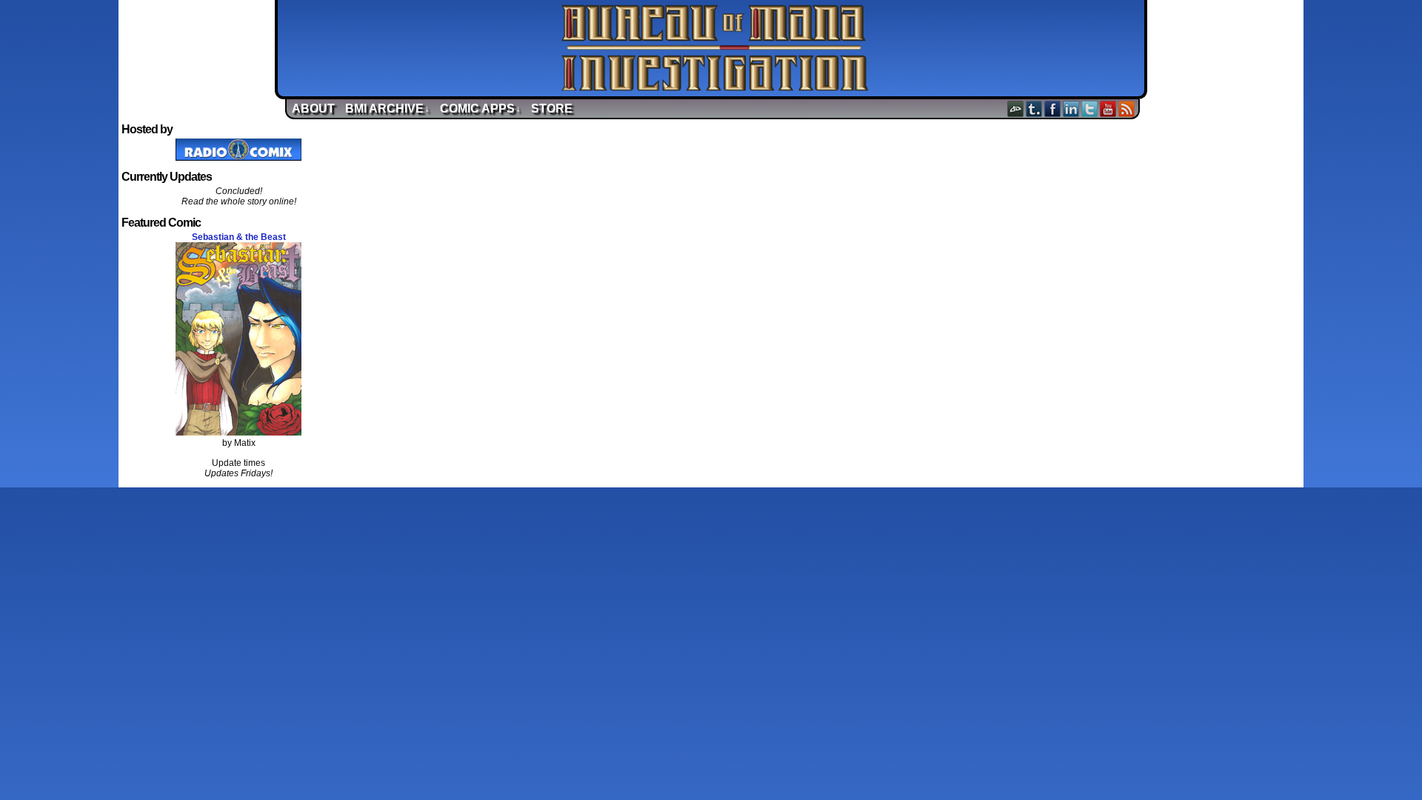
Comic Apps (480, 108)
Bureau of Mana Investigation (714, 48)
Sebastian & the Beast (239, 237)
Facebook (1053, 108)
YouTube (1108, 108)
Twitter (1090, 108)
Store (552, 108)
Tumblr (1034, 108)
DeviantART (1016, 108)
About (313, 108)
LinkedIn (1071, 108)
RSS (1127, 108)
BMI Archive (387, 108)
